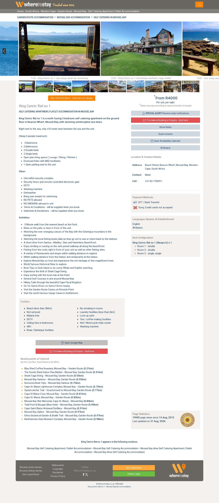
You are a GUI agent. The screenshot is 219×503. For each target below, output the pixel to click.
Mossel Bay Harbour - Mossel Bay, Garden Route (55, 379)
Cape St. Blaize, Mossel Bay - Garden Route (52, 397)
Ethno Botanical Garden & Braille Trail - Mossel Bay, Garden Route (64, 415)
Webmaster (58, 465)
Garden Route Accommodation (35, 17)
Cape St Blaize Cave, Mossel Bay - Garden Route (55, 393)
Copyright (58, 468)
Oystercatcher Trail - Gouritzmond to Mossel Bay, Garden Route (63, 390)
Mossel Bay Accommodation (73, 17)
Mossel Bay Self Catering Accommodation (116, 448)
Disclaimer (57, 472)
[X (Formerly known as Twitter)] (86, 474)
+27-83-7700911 (153, 181)
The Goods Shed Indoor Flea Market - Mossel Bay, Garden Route (63, 372)
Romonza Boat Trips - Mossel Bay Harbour (52, 383)
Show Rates (165, 127)
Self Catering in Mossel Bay (110, 17)
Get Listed (30, 474)
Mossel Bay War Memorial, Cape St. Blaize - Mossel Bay (59, 401)
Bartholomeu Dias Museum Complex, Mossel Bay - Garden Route (64, 419)
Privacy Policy (58, 476)
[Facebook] (83, 474)
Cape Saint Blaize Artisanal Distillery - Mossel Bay (55, 408)
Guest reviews (165, 134)
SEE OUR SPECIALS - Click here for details (72, 98)
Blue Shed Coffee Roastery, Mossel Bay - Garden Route (59, 368)
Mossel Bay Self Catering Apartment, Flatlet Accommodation (59, 448)
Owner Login (133, 474)
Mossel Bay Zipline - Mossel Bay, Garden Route (54, 411)
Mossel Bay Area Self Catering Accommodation (119, 452)
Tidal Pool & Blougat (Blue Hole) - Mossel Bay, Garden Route (61, 404)
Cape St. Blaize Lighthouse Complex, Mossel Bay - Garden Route (63, 386)
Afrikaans (165, 148)
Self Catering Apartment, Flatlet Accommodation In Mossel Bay (56, 111)
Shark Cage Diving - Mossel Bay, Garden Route (54, 375)
